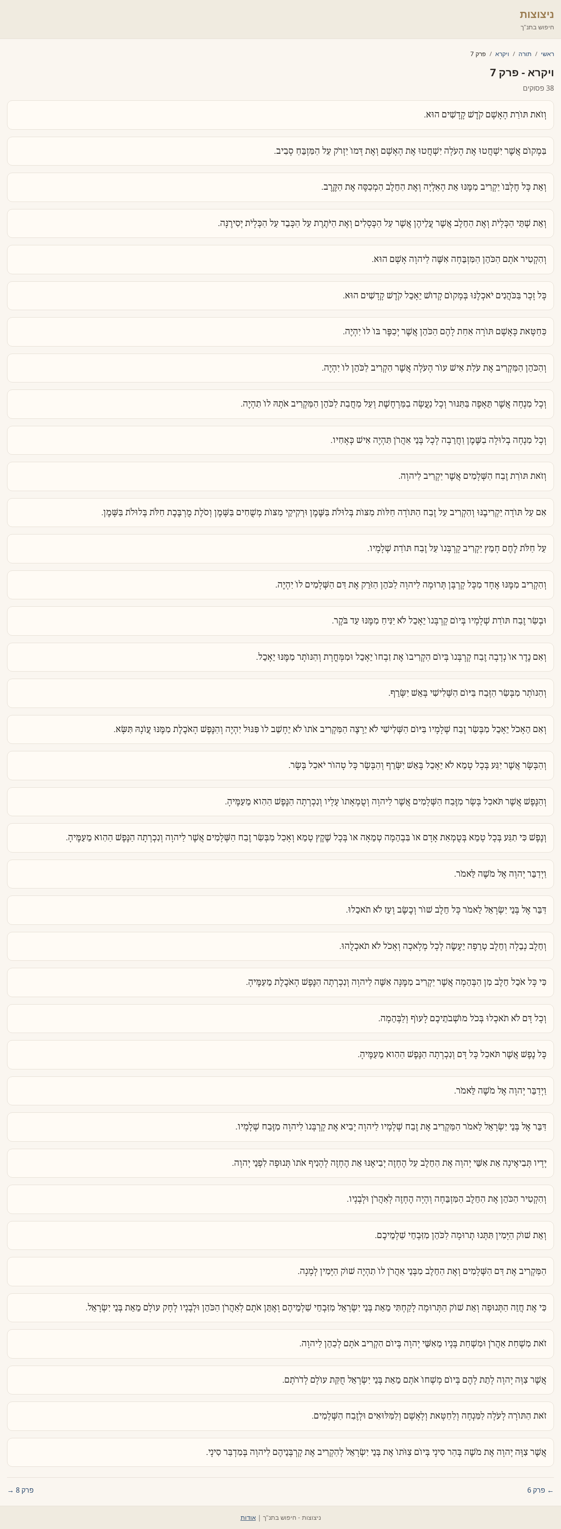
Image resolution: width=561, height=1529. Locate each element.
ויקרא (502, 54)
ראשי (547, 54)
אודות (248, 1517)
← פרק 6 (540, 1490)
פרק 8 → (20, 1490)
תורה (525, 54)
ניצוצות (537, 14)
